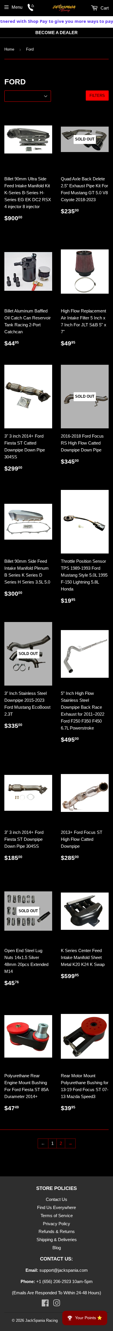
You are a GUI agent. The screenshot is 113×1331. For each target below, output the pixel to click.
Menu (17, 7)
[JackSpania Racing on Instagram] (56, 1304)
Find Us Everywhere (56, 1207)
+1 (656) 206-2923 (53, 1281)
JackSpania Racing (41, 1320)
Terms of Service (57, 1215)
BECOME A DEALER (56, 32)
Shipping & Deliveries (57, 1239)
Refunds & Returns (57, 1231)
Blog (56, 1247)
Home (9, 49)
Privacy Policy (56, 1223)
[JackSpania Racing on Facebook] (45, 1304)
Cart (104, 7)
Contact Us (56, 1199)
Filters (97, 95)
